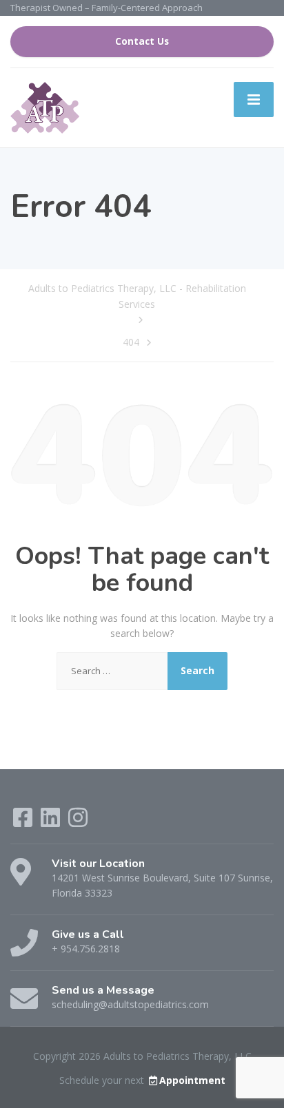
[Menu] (254, 99)
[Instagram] (78, 821)
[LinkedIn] (52, 821)
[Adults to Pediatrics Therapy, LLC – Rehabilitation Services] (44, 107)
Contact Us (142, 41)
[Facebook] (24, 821)
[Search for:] (112, 671)
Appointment (192, 1080)
